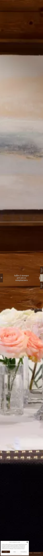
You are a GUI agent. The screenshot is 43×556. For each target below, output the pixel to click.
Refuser (15, 551)
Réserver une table (41, 285)
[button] (27, 542)
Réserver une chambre (41, 270)
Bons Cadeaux (41, 278)
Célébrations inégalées (37, 552)
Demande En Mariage (28, 552)
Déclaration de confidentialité (17, 554)
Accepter (5, 551)
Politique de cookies (10, 554)
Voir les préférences (24, 551)
